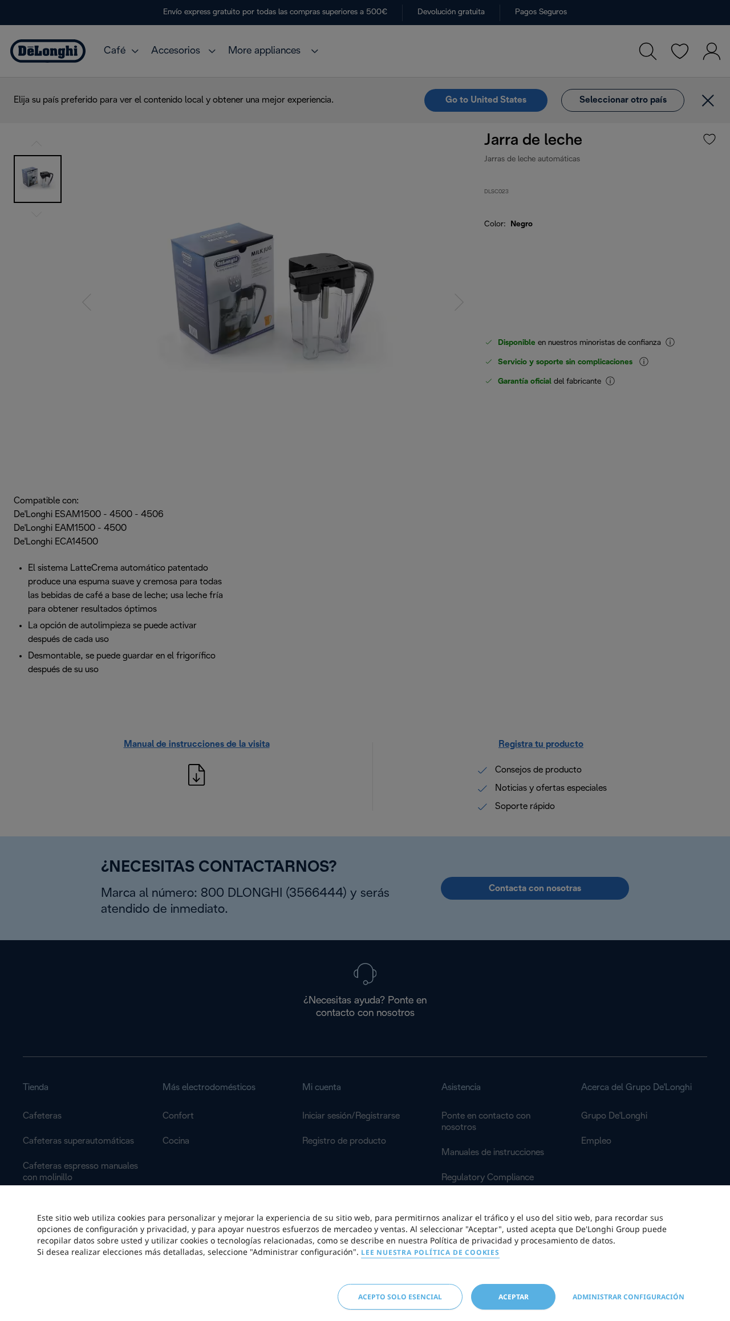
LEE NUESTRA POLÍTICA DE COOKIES (430, 1252)
